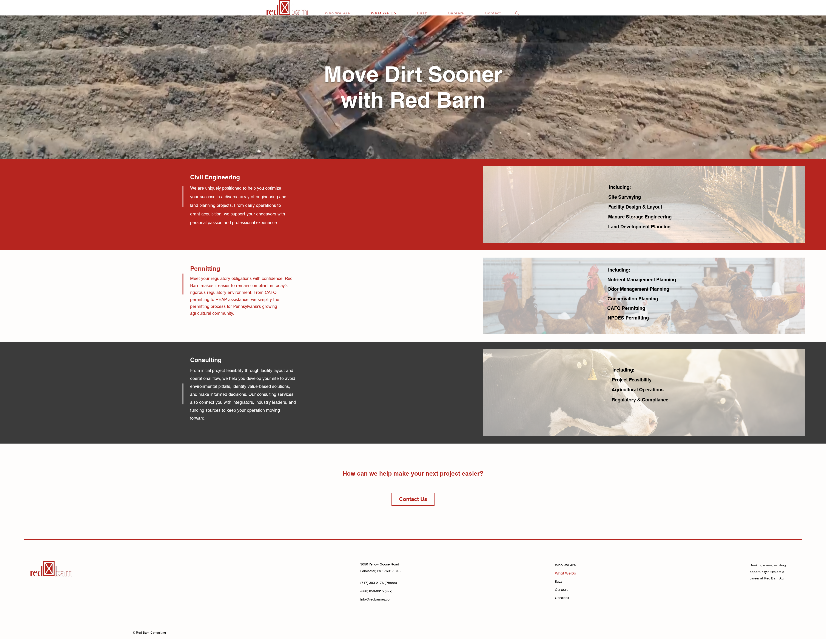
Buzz (558, 581)
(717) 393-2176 (372, 583)
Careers (561, 589)
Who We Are (565, 565)
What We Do (565, 573)
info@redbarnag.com (376, 599)
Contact (562, 597)
